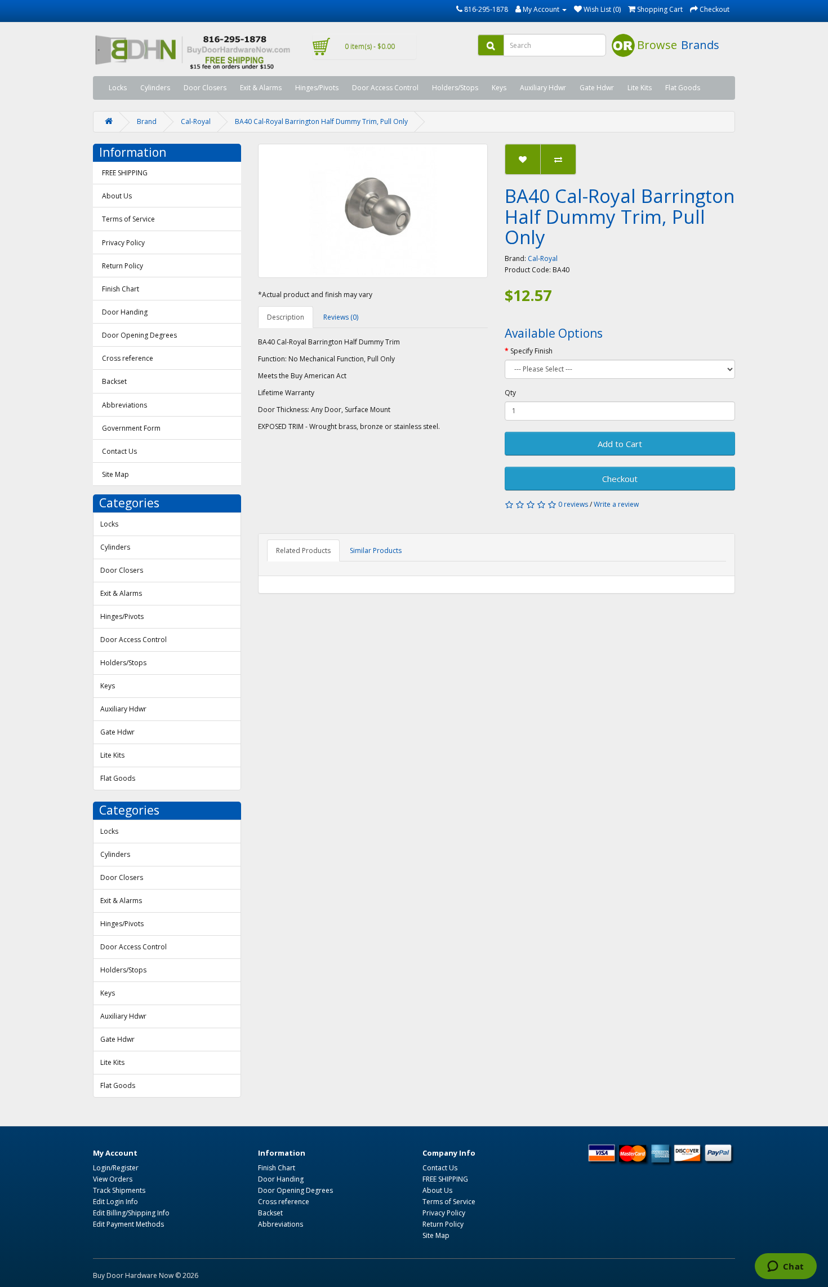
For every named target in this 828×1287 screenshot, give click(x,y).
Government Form (131, 428)
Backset (114, 381)
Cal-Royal (196, 121)
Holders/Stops (455, 87)
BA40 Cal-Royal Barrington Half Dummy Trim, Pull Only (321, 121)
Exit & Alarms (261, 87)
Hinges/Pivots (317, 87)
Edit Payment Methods (128, 1224)
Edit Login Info (115, 1201)
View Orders (112, 1179)
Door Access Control (385, 87)
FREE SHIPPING (125, 173)
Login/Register (116, 1168)
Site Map (115, 474)
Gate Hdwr (597, 87)
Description (285, 317)
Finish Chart (120, 289)
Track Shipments (119, 1190)
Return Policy (122, 266)
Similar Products (376, 550)
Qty (510, 392)
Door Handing (125, 312)
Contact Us (119, 451)
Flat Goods (682, 87)
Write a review (616, 504)
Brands (700, 44)
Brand (147, 121)
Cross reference (127, 358)
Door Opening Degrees (139, 335)
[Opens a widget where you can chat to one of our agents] (785, 1267)
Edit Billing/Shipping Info (131, 1213)
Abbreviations (124, 405)
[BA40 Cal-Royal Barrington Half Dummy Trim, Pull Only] (373, 211)
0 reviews (573, 504)
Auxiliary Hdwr (543, 87)
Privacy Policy (123, 242)
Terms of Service (128, 219)
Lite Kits (639, 87)
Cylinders (155, 87)
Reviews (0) (340, 317)
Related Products (303, 550)
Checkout (620, 478)
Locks (118, 87)
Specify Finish (531, 351)
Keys (499, 87)
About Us (117, 196)
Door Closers (205, 87)
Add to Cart (620, 443)
